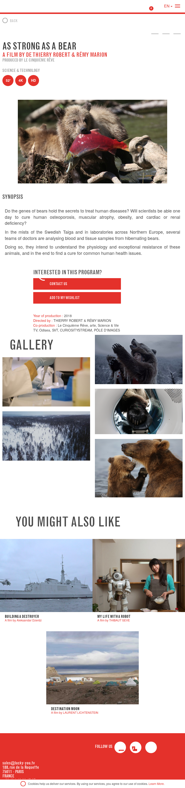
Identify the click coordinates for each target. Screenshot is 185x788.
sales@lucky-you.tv (18, 763)
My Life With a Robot (114, 616)
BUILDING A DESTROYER (22, 616)
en (167, 6)
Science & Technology (21, 70)
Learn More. (157, 784)
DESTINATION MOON (65, 709)
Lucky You (12, 6)
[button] (77, 284)
